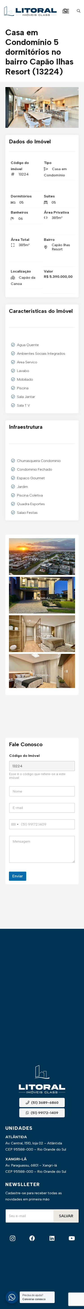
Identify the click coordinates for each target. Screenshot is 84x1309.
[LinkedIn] (52, 1238)
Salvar (66, 1216)
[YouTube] (72, 1238)
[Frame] (30, 11)
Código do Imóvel (24, 756)
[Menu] (66, 11)
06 (20, 218)
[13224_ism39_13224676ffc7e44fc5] (42, 633)
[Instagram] (12, 1238)
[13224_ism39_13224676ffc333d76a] (42, 107)
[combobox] (14, 824)
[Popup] (78, 11)
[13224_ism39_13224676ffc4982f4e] (42, 556)
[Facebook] (32, 1238)
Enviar (17, 876)
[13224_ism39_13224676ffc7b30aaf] (42, 672)
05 (21, 202)
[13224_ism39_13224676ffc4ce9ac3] (42, 595)
